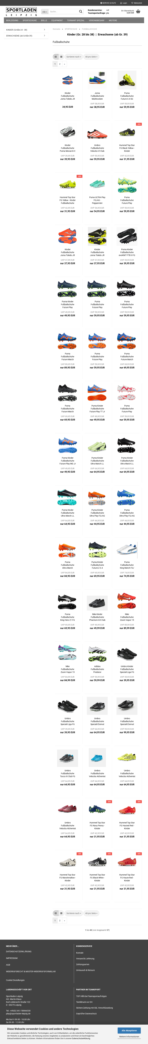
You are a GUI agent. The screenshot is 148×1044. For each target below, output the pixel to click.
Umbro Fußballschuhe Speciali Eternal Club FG (97, 721)
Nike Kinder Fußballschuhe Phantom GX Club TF (97, 617)
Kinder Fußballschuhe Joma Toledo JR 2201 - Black (97, 252)
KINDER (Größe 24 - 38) (16, 30)
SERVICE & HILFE (109, 3)
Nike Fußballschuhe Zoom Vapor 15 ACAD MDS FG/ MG (127, 617)
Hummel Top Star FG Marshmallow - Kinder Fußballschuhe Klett (67, 878)
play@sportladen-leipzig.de (18, 1013)
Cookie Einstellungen (15, 980)
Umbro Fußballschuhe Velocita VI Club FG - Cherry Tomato (97, 148)
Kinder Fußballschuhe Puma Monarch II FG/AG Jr (67, 148)
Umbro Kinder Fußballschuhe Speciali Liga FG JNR (127, 669)
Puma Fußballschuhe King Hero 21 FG (67, 617)
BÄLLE (44, 20)
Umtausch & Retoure (85, 970)
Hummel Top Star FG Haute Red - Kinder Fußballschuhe (127, 878)
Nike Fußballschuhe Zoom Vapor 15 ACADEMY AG (68, 669)
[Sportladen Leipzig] (21, 11)
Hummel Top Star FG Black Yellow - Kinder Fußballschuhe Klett (127, 148)
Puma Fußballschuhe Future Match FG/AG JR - (127, 356)
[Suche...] (81, 11)
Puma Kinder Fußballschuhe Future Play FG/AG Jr (67, 304)
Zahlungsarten (82, 964)
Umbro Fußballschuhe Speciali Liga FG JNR (68, 721)
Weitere (113, 20)
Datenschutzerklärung (81, 1038)
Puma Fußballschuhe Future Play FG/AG (127, 200)
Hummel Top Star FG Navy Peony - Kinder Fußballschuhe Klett (97, 826)
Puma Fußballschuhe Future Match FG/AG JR (67, 409)
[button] (56, 57)
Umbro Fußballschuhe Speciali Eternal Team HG (127, 721)
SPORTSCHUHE (30, 20)
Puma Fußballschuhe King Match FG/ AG (127, 565)
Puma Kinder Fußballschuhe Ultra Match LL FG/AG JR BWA (68, 513)
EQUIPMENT (57, 20)
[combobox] (74, 57)
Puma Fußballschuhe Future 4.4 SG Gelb (127, 96)
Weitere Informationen (129, 1036)
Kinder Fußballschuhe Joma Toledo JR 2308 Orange (67, 252)
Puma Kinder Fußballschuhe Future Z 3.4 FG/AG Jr (97, 565)
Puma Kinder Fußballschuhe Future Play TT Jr (97, 409)
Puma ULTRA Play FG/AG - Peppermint (97, 200)
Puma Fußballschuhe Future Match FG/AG (67, 356)
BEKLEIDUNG (12, 20)
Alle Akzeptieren (129, 1030)
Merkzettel (137, 3)
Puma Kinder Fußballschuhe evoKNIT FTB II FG (127, 252)
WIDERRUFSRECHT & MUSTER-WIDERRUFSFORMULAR (31, 971)
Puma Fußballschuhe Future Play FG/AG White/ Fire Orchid (127, 409)
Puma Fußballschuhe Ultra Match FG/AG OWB (67, 565)
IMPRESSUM (11, 958)
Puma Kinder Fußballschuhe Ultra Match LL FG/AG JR (97, 461)
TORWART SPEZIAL (76, 20)
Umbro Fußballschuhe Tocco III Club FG (67, 773)
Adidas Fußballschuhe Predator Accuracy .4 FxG (97, 669)
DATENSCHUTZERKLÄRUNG (19, 951)
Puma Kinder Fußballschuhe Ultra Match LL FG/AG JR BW (127, 461)
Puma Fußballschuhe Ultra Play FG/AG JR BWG (127, 513)
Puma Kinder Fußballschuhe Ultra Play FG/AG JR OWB (97, 513)
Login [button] (124, 3)
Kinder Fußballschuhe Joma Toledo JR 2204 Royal (67, 96)
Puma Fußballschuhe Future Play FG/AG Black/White (127, 304)
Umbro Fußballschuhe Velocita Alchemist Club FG (97, 773)
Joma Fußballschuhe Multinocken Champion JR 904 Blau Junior (97, 96)
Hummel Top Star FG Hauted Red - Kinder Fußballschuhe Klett (127, 826)
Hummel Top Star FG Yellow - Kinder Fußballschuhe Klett (68, 200)
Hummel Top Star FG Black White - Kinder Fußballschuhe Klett (97, 878)
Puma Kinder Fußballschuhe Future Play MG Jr (68, 461)
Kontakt (79, 953)
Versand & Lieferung (85, 958)
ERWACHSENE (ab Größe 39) (19, 36)
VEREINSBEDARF (96, 20)
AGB (8, 965)
